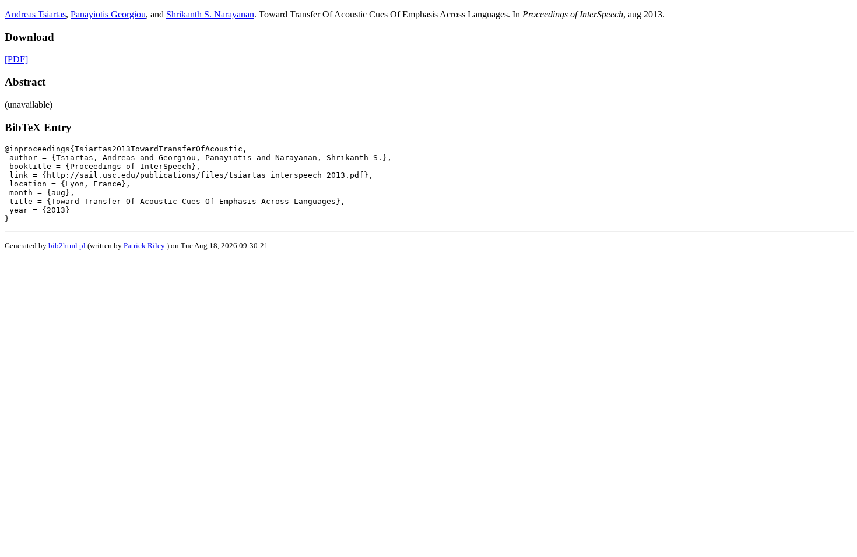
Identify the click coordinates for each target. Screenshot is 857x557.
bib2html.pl (67, 245)
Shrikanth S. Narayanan (210, 14)
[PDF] (16, 59)
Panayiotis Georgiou (108, 14)
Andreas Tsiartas (35, 14)
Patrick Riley (144, 245)
